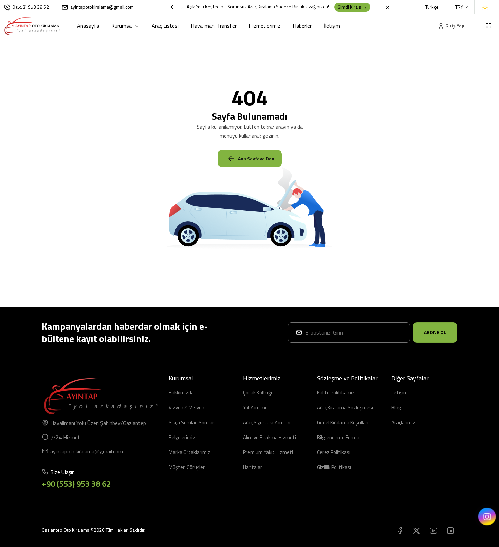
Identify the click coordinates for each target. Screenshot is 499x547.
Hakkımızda (181, 393)
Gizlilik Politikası (334, 467)
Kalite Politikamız (336, 393)
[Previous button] (181, 7)
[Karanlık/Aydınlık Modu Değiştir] (485, 7)
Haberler (302, 26)
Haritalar (252, 467)
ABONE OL (435, 332)
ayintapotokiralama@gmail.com (86, 451)
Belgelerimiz (182, 437)
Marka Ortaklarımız (189, 452)
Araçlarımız (403, 422)
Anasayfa (88, 26)
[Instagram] (450, 530)
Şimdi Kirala (352, 7)
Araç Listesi (165, 26)
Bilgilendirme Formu (338, 437)
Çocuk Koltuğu (258, 393)
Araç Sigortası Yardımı (266, 422)
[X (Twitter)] (416, 530)
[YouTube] (433, 530)
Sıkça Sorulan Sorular (191, 422)
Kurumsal (122, 26)
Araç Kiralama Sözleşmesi (345, 407)
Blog (396, 407)
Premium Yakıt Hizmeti (268, 452)
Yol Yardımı (254, 407)
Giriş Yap (454, 25)
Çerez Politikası (333, 452)
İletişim (332, 26)
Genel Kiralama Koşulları (342, 422)
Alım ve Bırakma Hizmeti (269, 437)
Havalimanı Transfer (214, 26)
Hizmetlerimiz (264, 26)
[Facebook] (399, 530)
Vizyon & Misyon (186, 407)
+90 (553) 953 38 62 (76, 484)
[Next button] (173, 7)
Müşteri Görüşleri (187, 467)
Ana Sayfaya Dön (256, 158)
